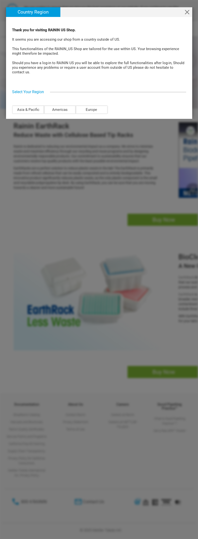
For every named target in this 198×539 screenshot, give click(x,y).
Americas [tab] (60, 109)
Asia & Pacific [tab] (28, 109)
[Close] (187, 12)
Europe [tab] (91, 109)
